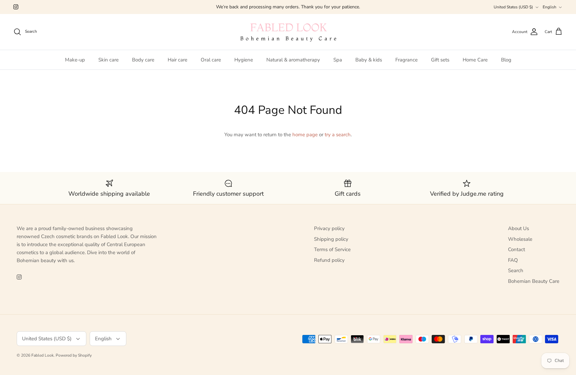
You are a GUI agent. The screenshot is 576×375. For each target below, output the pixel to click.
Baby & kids (368, 59)
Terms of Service (332, 249)
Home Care (475, 59)
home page (305, 134)
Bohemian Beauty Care (533, 281)
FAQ (513, 260)
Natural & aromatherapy (293, 59)
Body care (143, 59)
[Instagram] (15, 6)
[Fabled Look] (288, 32)
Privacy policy (329, 228)
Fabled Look (42, 355)
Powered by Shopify (74, 355)
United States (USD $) (513, 7)
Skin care (108, 59)
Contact (516, 249)
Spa (337, 59)
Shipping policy (331, 239)
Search (515, 270)
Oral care (211, 59)
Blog (506, 59)
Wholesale (520, 239)
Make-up (75, 59)
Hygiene (243, 59)
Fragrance (406, 59)
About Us (518, 228)
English (549, 7)
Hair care (177, 59)
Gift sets (440, 59)
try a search (338, 134)
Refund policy (329, 260)
